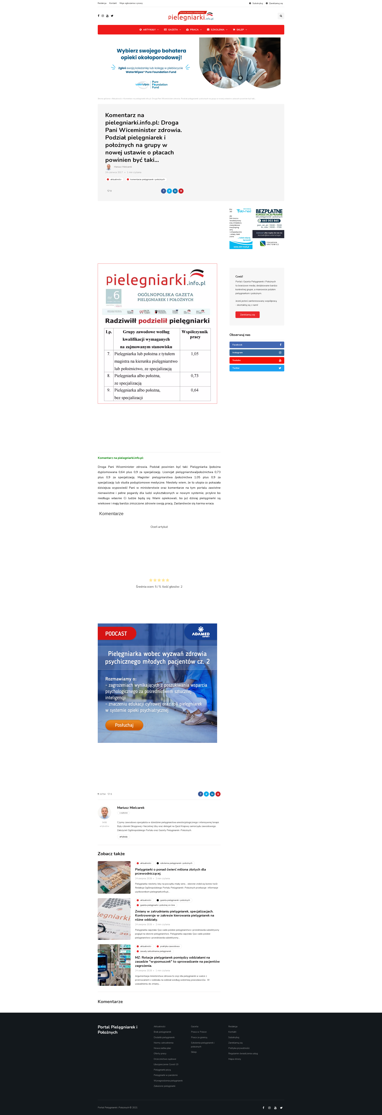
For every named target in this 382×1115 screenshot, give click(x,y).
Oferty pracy (160, 1053)
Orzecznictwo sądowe (165, 1059)
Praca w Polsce (199, 1031)
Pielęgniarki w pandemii (166, 1075)
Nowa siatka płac (162, 1048)
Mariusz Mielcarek (123, 166)
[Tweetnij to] (169, 191)
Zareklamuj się (276, 3)
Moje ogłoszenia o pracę (131, 3)
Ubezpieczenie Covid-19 (166, 1064)
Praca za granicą (199, 1037)
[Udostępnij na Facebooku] (163, 191)
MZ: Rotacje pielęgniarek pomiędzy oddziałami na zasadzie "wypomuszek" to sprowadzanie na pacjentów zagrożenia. (177, 961)
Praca (194, 29)
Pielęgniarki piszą (162, 1069)
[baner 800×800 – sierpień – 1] (157, 683)
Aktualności (117, 98)
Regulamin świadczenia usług (243, 1053)
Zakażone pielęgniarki (164, 1086)
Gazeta (173, 29)
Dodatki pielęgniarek (164, 1037)
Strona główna (104, 98)
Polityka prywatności (238, 1048)
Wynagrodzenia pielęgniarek (168, 1080)
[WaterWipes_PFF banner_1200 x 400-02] (191, 67)
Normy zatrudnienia (163, 1042)
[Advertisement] (159, 238)
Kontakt (113, 3)
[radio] (151, 580)
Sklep (240, 29)
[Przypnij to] (181, 191)
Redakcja (102, 3)
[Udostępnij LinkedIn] (175, 191)
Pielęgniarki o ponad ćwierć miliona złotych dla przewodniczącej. (170, 871)
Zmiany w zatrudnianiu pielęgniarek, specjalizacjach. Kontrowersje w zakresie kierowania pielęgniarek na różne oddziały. (174, 915)
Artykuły (149, 29)
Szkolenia (217, 29)
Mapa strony (234, 1059)
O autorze (123, 813)
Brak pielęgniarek (162, 1031)
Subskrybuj (257, 3)
